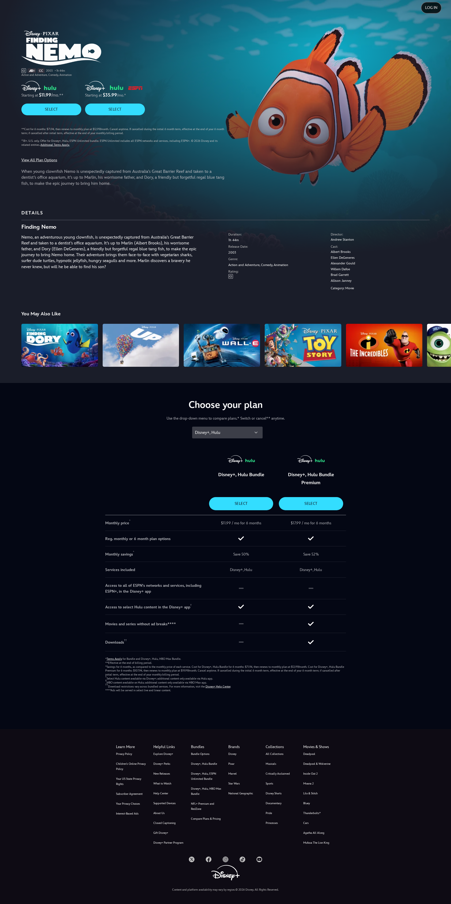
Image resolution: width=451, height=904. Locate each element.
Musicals (271, 763)
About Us (159, 813)
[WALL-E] (222, 345)
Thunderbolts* (312, 813)
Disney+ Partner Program (168, 842)
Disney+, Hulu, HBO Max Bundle (206, 791)
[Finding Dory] (59, 345)
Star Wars (234, 783)
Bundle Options (200, 754)
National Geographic (240, 793)
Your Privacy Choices (128, 803)
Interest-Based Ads (127, 813)
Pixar (231, 763)
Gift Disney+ (160, 832)
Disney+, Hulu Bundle (204, 763)
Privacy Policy (124, 754)
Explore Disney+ (163, 754)
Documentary (273, 803)
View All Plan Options (39, 160)
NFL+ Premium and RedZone (202, 806)
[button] (169, 746)
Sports (269, 783)
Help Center (160, 793)
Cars (306, 823)
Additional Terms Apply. (55, 145)
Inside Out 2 (310, 773)
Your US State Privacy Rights (128, 781)
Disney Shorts (274, 793)
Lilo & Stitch (310, 793)
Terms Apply (114, 659)
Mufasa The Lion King (316, 842)
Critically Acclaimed (278, 773)
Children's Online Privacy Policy (131, 766)
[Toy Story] (303, 345)
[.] (191, 859)
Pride (269, 813)
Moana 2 (308, 783)
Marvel (232, 773)
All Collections (275, 754)
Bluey (306, 803)
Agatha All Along (313, 832)
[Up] (141, 345)
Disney (232, 754)
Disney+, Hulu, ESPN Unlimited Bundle (203, 776)
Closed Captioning (164, 823)
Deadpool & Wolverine (316, 763)
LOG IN (431, 7)
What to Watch (162, 783)
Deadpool (309, 754)
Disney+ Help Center (218, 686)
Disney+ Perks (161, 763)
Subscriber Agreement (129, 794)
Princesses (272, 823)
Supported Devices (164, 803)
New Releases (161, 773)
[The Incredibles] (384, 345)
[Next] (442, 345)
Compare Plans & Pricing (206, 818)
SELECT (51, 109)
